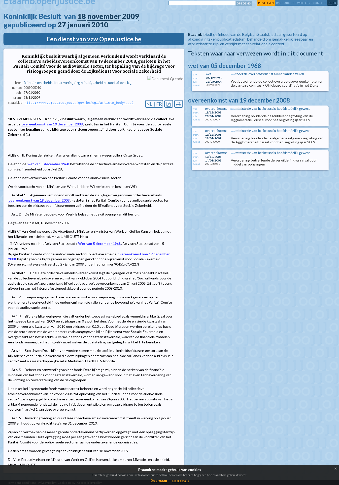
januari (79, 24)
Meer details (180, 481)
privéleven (266, 2)
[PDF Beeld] (168, 104)
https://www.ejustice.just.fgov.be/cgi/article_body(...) (79, 103)
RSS (278, 2)
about (289, 2)
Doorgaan (158, 480)
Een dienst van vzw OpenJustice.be (94, 39)
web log (303, 2)
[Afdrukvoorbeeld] (178, 104)
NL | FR (154, 104)
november (104, 16)
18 (81, 16)
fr (334, 2)
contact (319, 2)
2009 (130, 16)
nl (330, 2)
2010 (99, 24)
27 (62, 24)
